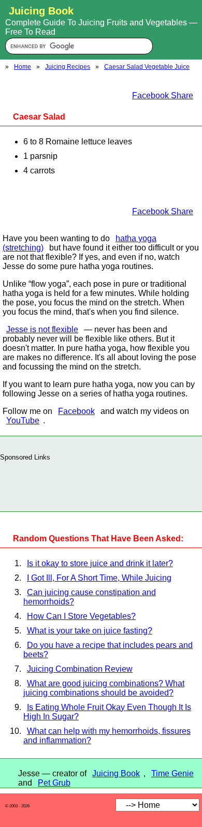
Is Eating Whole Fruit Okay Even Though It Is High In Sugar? (107, 712)
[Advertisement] (101, 483)
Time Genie (172, 773)
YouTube (22, 420)
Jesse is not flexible (42, 329)
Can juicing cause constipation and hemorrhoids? (89, 597)
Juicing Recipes (67, 66)
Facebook (76, 411)
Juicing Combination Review (80, 668)
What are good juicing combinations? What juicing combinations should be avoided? (103, 688)
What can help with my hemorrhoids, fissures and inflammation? (107, 736)
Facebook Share (162, 95)
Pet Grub (54, 782)
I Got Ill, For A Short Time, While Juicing (99, 577)
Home (22, 66)
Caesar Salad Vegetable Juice (147, 66)
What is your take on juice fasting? (89, 630)
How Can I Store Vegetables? (81, 616)
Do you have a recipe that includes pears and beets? (108, 650)
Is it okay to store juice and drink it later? (100, 563)
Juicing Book (116, 773)
